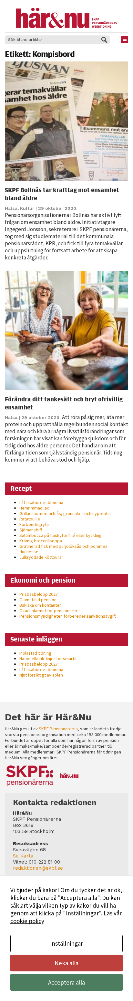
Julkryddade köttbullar (41, 557)
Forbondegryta (34, 524)
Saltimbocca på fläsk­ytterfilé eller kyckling (60, 535)
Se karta (23, 856)
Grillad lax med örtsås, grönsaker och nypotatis (65, 513)
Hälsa (11, 208)
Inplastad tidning (35, 653)
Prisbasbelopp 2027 (38, 594)
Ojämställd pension (37, 600)
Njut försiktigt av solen (41, 675)
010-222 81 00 (44, 862)
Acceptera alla (66, 982)
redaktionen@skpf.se (38, 868)
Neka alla (66, 963)
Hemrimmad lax (34, 508)
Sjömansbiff (30, 530)
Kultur (27, 208)
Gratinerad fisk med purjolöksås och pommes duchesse (63, 549)
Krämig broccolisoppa (40, 541)
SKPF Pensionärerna (58, 729)
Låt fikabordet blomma (41, 502)
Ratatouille (29, 519)
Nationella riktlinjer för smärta (48, 658)
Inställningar (66, 943)
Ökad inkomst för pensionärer (48, 610)
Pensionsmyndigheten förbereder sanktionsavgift (67, 616)
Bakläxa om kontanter (40, 605)
